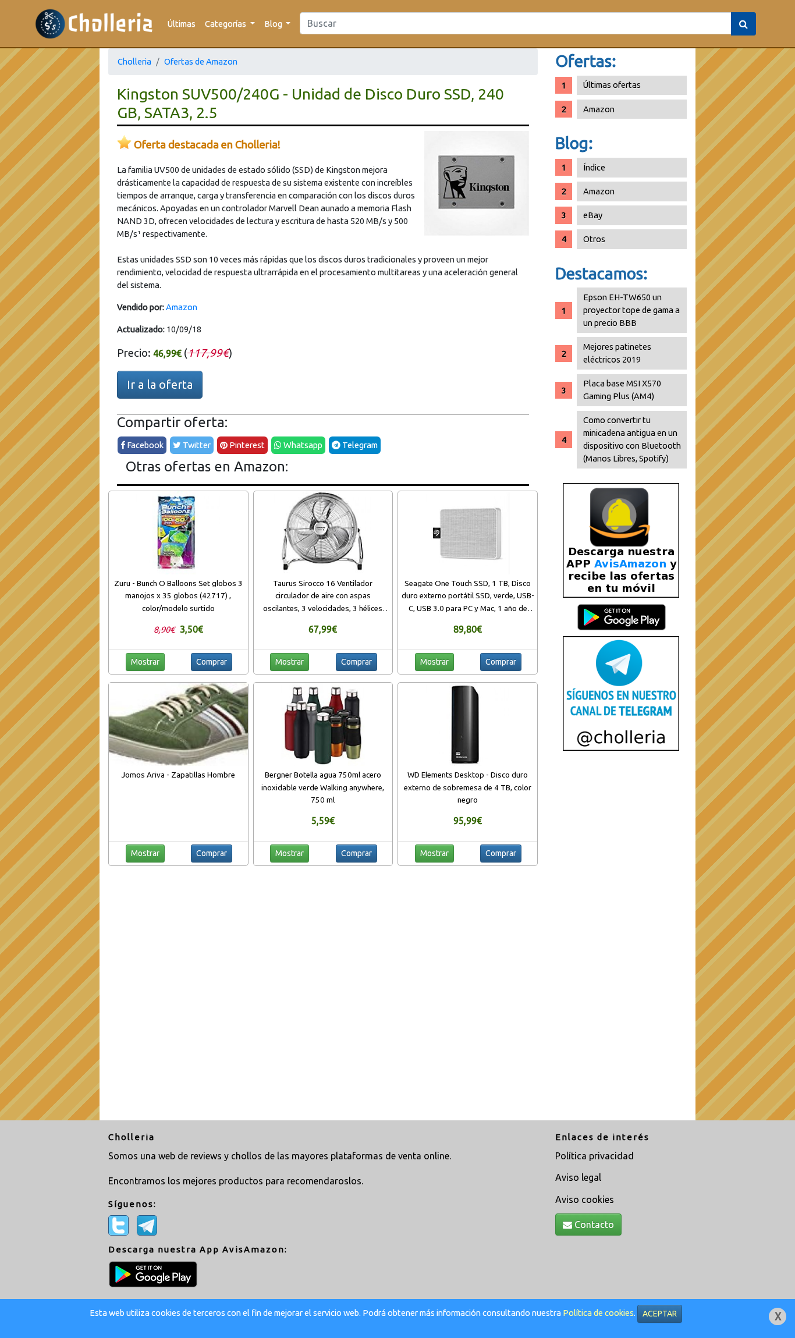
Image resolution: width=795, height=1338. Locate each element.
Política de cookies (598, 1313)
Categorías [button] (226, 24)
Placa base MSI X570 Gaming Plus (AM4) (622, 389)
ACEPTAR (660, 1313)
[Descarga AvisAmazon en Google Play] (621, 540)
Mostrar (145, 661)
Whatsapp (302, 445)
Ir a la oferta (160, 384)
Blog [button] (274, 24)
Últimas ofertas (612, 85)
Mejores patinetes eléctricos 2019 (617, 353)
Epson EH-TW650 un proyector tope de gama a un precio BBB (631, 310)
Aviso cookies (584, 1199)
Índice (594, 167)
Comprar (211, 661)
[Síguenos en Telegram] (621, 693)
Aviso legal (578, 1177)
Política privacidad (594, 1156)
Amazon (181, 307)
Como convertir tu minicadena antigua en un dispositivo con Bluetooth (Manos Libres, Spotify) (632, 439)
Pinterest (246, 445)
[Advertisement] (621, 940)
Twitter (196, 445)
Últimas (182, 24)
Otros (594, 239)
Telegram (359, 445)
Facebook (144, 445)
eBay (592, 215)
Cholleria (134, 61)
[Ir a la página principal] (94, 23)
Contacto (593, 1224)
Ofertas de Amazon (200, 61)
